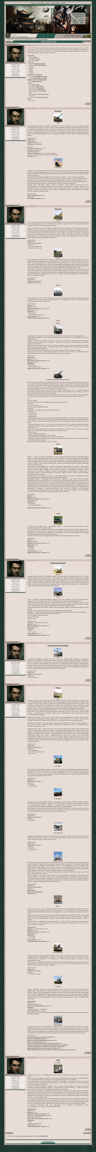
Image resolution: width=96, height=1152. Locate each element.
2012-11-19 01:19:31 (31, 560)
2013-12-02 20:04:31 (31, 685)
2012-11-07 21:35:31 (31, 45)
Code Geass (11, 39)
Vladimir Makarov (67, 37)
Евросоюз (30, 62)
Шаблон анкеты (78, 21)
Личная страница (15, 69)
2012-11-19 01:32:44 (31, 643)
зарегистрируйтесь (23, 36)
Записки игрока (15, 72)
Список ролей (78, 17)
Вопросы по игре (78, 23)
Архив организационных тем (27, 39)
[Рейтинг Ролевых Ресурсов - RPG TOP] (86, 37)
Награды (14, 68)
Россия (29, 83)
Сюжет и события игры (78, 13)
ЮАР (29, 99)
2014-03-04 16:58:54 (31, 1057)
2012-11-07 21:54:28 (31, 108)
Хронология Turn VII (78, 15)
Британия (30, 55)
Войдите (13, 36)
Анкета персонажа (15, 71)
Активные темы (47, 5)
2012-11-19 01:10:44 (31, 206)
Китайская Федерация (34, 75)
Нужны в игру (78, 19)
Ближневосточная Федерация (37, 80)
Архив (16, 39)
